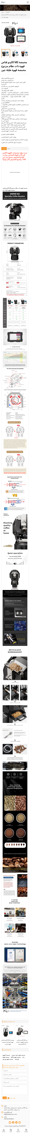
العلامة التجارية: (5, 134)
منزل (2, 12)
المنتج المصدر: (5, 137)
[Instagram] (19, 1122)
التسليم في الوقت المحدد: (8, 140)
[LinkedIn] (16, 1122)
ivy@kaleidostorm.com (10, 1114)
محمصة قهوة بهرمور (7, 1059)
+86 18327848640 (9, 1119)
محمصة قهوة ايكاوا (16, 1057)
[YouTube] (10, 1122)
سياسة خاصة (13, 1098)
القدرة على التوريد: (6, 142)
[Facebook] (13, 1122)
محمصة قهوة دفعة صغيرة (18, 1055)
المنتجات (7, 12)
